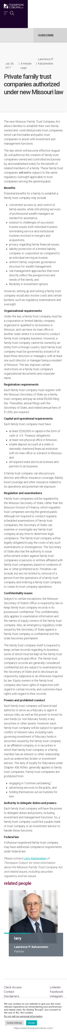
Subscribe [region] (46, 35)
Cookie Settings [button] (14, 1023)
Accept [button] (31, 1023)
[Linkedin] (55, 987)
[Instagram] (56, 996)
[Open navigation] (6, 12)
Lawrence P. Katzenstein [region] (45, 61)
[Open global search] (12, 12)
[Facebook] (56, 991)
